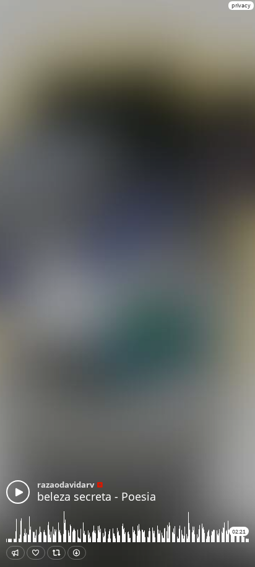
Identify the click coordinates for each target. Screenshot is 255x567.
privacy (241, 5)
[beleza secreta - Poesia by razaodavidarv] (18, 492)
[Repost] (56, 553)
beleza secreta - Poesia (96, 496)
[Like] (36, 553)
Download (76, 553)
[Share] (15, 553)
